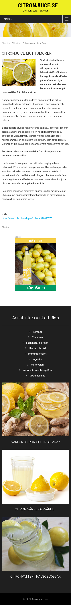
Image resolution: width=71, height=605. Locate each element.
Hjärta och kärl (37, 348)
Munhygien (37, 364)
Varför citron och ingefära (37, 370)
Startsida (6, 43)
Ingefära (37, 359)
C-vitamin (37, 337)
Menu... (8, 19)
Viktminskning (37, 375)
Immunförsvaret (37, 353)
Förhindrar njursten (37, 342)
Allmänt (16, 43)
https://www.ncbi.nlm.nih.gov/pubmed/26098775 (27, 218)
